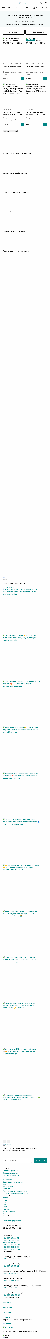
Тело (5, 1202)
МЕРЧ (44, 8)
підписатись (40, 1160)
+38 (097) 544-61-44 (11, 1281)
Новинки (6, 1209)
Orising (5, 109)
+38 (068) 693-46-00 (11, 1245)
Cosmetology (8, 1317)
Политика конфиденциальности (15, 1193)
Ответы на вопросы (11, 1175)
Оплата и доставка (10, 1171)
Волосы (6, 1198)
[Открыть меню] (4, 3)
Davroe (5, 63)
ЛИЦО (16, 8)
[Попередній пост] (4, 1141)
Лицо (5, 1200)
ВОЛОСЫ (6, 8)
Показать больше (10, 131)
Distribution (7, 1312)
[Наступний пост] (8, 1141)
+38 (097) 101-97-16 (10, 1273)
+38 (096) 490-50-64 (11, 1249)
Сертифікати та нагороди (13, 1182)
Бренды (6, 1213)
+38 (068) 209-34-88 (11, 1288)
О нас (5, 1177)
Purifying (12, 109)
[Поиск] (8, 3)
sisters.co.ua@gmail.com (12, 1221)
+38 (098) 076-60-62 (11, 1295)
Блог (5, 1184)
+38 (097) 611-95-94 (11, 1266)
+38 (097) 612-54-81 (11, 1238)
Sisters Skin (7, 1307)
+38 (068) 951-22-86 (11, 1247)
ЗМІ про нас (7, 1180)
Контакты (6, 1189)
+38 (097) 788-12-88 (11, 1240)
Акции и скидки (9, 1211)
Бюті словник (8, 1186)
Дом (4, 1204)
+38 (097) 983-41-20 (11, 1243)
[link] (46, 3)
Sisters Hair (7, 1302)
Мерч (5, 1207)
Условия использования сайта (15, 1191)
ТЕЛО (26, 8)
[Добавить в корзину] (22, 78)
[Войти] (41, 3)
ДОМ (35, 8)
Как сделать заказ (10, 1173)
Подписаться (8, 587)
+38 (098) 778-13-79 (11, 1259)
